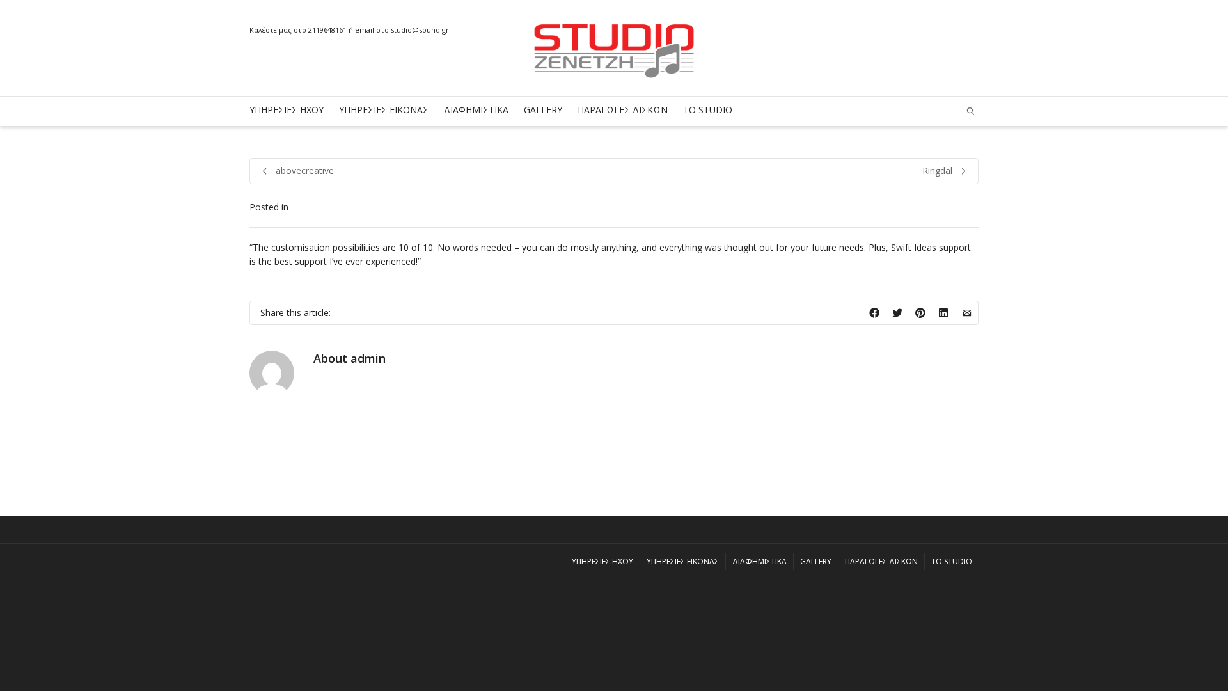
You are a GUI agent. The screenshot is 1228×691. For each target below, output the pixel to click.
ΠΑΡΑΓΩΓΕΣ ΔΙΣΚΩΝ (623, 110)
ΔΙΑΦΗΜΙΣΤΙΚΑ (476, 110)
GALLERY (543, 110)
